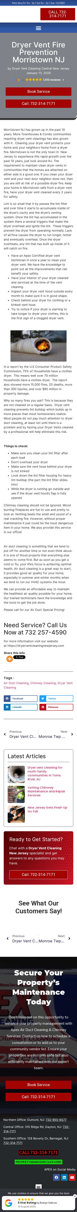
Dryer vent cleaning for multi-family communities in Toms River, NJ (45, 773)
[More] (9, 659)
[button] (38, 28)
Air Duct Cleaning (16, 683)
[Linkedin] (64, 1177)
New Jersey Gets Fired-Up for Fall (47, 809)
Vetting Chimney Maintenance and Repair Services (46, 791)
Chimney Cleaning (43, 683)
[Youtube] (72, 1177)
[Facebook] (56, 1177)
